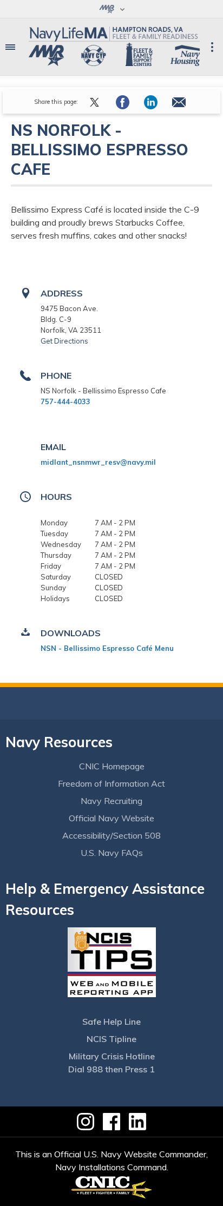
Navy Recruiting (111, 800)
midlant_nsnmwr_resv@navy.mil (98, 462)
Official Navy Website (111, 818)
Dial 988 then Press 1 (111, 1069)
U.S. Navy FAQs (112, 852)
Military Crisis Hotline (112, 1056)
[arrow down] (111, 9)
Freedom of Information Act (111, 783)
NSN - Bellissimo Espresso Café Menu (107, 648)
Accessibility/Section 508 (111, 835)
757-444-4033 (65, 401)
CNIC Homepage (112, 766)
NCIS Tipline (111, 1038)
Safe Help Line (111, 1021)
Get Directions (64, 341)
